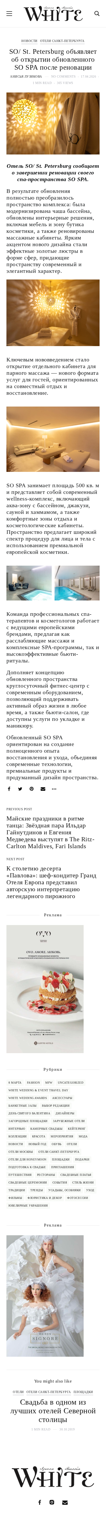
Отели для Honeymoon (27, 1159)
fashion (33, 1082)
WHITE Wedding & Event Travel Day (38, 1090)
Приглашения (62, 1167)
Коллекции (17, 1136)
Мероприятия (62, 1136)
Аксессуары (62, 1097)
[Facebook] (9, 789)
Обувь (56, 1144)
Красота (39, 1136)
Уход (90, 1190)
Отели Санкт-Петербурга (62, 41)
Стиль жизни (83, 1182)
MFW (48, 1082)
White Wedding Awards (27, 1097)
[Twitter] (20, 789)
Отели (72, 1144)
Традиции (16, 1190)
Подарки (82, 1159)
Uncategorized (71, 1082)
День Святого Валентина (29, 1113)
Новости (29, 41)
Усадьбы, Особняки (64, 1190)
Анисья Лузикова (26, 76)
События (59, 1182)
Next (91, 1410)
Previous (14, 1410)
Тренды (36, 1190)
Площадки (61, 1159)
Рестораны (46, 1174)
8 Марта (15, 1082)
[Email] (43, 789)
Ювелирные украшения (28, 1205)
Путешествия (20, 1174)
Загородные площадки (28, 1121)
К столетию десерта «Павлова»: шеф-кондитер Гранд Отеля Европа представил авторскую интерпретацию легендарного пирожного (51, 882)
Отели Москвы (20, 1151)
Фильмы (15, 1197)
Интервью (16, 1128)
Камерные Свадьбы (46, 1128)
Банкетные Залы (22, 1105)
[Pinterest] (31, 789)
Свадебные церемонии (27, 1182)
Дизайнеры (65, 1113)
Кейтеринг (77, 1128)
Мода (83, 1136)
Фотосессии (77, 1197)
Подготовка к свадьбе (27, 1167)
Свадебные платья (75, 1174)
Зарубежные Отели (69, 1121)
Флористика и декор (45, 1197)
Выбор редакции (55, 1105)
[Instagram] (52, 1502)
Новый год (38, 1144)
